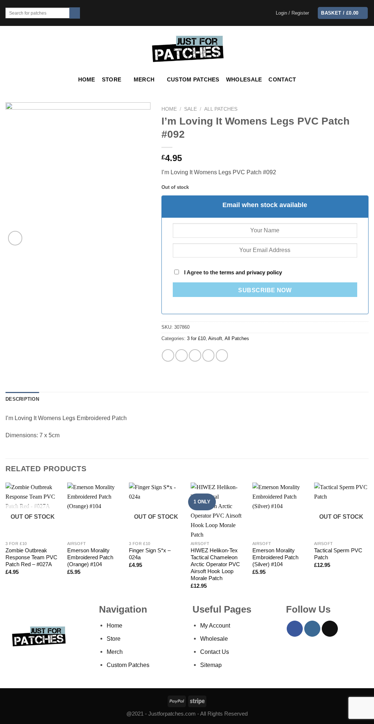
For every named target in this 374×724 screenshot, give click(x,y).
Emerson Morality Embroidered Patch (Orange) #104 (90, 557)
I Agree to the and (232, 272)
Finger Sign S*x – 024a (150, 554)
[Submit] (74, 13)
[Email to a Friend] (195, 355)
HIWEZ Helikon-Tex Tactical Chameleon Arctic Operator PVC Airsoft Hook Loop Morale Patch (215, 564)
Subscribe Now (264, 290)
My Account (215, 625)
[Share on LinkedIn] (222, 355)
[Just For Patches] (187, 49)
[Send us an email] (330, 629)
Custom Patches (193, 80)
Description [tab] (22, 399)
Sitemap (211, 665)
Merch (144, 80)
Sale (190, 109)
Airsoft (215, 338)
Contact (282, 80)
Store (111, 80)
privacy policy (264, 272)
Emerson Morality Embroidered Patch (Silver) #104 (275, 557)
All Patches (220, 109)
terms (227, 272)
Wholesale (244, 80)
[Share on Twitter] (181, 355)
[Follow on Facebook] (295, 629)
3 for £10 (196, 338)
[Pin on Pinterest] (208, 355)
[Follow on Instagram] (312, 629)
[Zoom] (15, 238)
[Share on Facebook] (168, 355)
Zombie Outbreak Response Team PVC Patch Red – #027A (31, 557)
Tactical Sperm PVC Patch (338, 554)
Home (86, 80)
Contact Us (214, 651)
